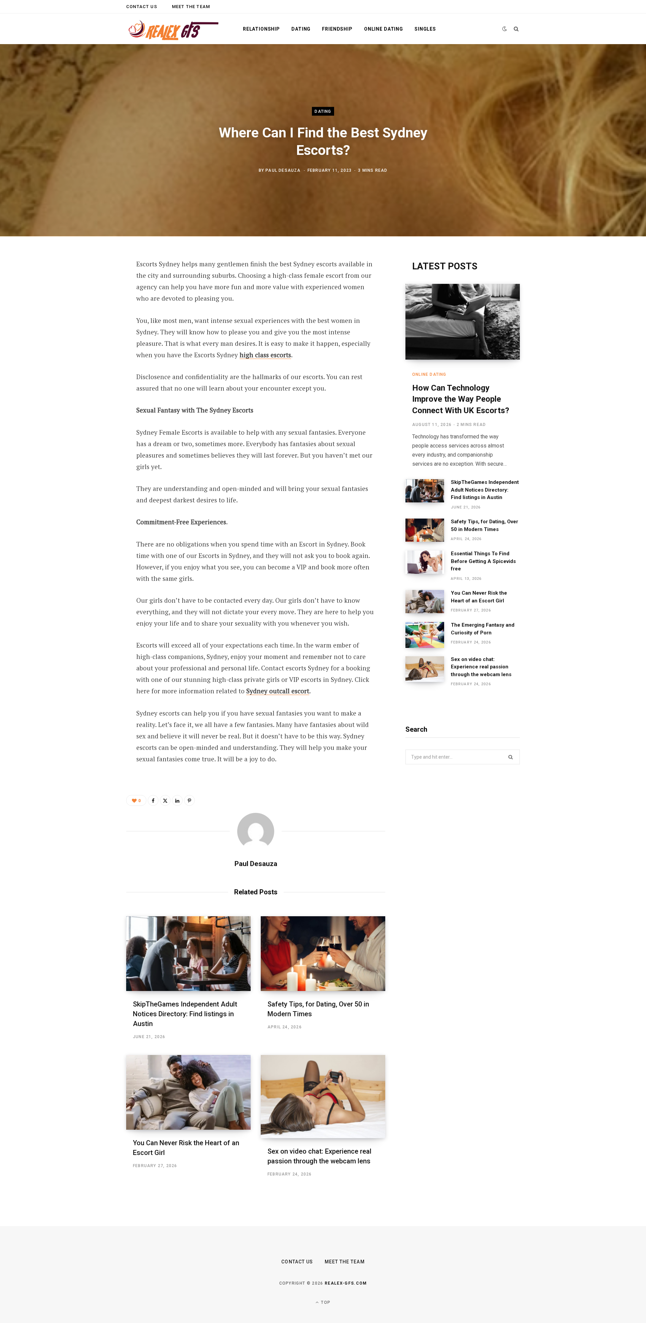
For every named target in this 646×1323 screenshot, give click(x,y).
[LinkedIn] (93, 337)
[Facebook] (93, 283)
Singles (425, 29)
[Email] (93, 355)
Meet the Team (191, 6)
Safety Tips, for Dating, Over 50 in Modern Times (484, 525)
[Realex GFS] (173, 29)
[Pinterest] (93, 319)
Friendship (337, 29)
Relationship (261, 29)
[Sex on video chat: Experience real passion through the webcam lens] (323, 1096)
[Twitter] (93, 301)
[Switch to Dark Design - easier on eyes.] (505, 28)
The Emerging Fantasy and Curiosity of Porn (482, 629)
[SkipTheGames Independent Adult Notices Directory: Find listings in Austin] (188, 953)
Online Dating (383, 29)
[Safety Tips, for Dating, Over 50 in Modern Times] (323, 953)
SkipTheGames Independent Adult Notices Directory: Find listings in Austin (185, 1014)
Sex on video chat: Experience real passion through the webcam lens (481, 666)
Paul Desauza (282, 170)
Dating (301, 29)
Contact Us (141, 6)
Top (325, 1302)
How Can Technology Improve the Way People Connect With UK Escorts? (460, 399)
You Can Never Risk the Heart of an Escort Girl (479, 597)
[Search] (516, 29)
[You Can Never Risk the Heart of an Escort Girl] (188, 1092)
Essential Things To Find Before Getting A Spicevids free (483, 561)
